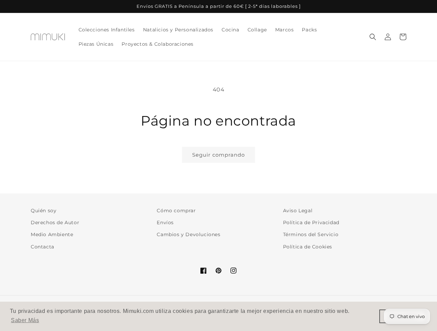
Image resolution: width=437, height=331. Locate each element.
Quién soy (43, 210)
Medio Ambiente (52, 234)
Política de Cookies (307, 247)
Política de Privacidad (311, 222)
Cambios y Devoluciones (188, 234)
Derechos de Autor (55, 222)
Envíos (165, 222)
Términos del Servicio (311, 234)
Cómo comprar (176, 210)
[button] (372, 36)
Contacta (42, 247)
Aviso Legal (298, 210)
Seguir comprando (218, 155)
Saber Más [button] (25, 320)
